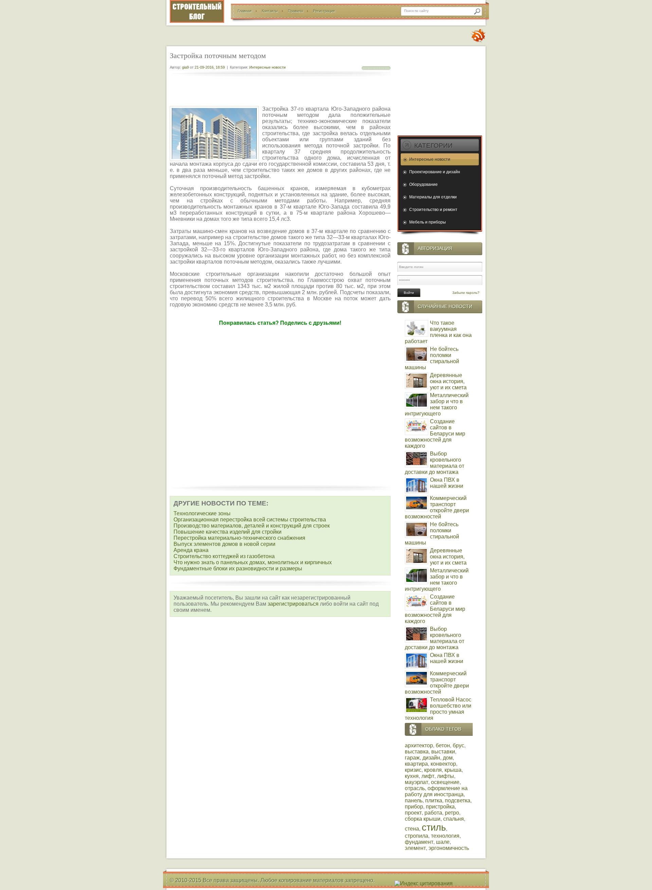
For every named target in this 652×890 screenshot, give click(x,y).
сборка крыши (422, 819)
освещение (445, 782)
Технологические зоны (202, 513)
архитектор (419, 745)
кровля (433, 770)
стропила (416, 836)
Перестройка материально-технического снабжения (239, 538)
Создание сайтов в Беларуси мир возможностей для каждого (435, 434)
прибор (414, 806)
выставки (443, 751)
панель (413, 800)
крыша (453, 770)
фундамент (419, 842)
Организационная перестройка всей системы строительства (250, 519)
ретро (452, 813)
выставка (417, 751)
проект (413, 813)
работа (433, 813)
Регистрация (324, 11)
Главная (245, 11)
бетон (443, 745)
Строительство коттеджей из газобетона (224, 556)
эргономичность (449, 848)
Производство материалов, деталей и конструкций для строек (252, 526)
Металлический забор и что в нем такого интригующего (437, 404)
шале (443, 842)
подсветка (457, 800)
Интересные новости (267, 67)
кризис (413, 770)
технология (445, 836)
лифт (427, 776)
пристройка (440, 806)
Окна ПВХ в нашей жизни (446, 483)
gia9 (185, 67)
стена (412, 829)
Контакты (270, 11)
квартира (416, 764)
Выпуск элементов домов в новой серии (224, 544)
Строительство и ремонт (433, 209)
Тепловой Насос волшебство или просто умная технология (438, 709)
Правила (295, 11)
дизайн (431, 758)
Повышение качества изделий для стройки (228, 532)
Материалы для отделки (433, 197)
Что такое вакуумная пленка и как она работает (438, 332)
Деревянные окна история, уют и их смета (448, 381)
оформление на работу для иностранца (436, 791)
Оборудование (423, 184)
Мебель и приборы (427, 222)
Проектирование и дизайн (434, 172)
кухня (412, 776)
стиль (434, 827)
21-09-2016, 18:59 (210, 67)
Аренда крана (191, 550)
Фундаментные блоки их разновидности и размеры (238, 568)
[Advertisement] (280, 92)
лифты (445, 776)
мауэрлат (416, 782)
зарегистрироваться (293, 604)
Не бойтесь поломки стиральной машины (432, 358)
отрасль (415, 788)
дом (448, 758)
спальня (453, 819)
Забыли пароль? (465, 293)
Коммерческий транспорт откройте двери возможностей (437, 507)
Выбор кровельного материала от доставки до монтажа (434, 463)
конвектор (443, 764)
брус (458, 745)
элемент (415, 848)
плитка (433, 800)
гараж (412, 758)
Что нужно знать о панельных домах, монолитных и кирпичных (253, 562)
